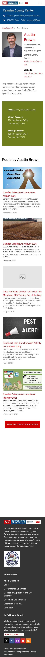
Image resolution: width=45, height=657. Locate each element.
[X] (6, 640)
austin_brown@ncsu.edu (33, 63)
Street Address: (15, 117)
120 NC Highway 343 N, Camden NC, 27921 (23, 16)
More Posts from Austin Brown (22, 424)
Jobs (6, 585)
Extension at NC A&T (13, 604)
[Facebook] (12, 640)
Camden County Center (18, 10)
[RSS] (28, 640)
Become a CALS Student (15, 600)
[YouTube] (23, 640)
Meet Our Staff (7, 28)
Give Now (8, 608)
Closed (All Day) (33, 20)
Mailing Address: (16, 131)
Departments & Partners (15, 589)
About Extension (11, 581)
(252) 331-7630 (12, 20)
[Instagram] (17, 640)
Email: (11, 110)
